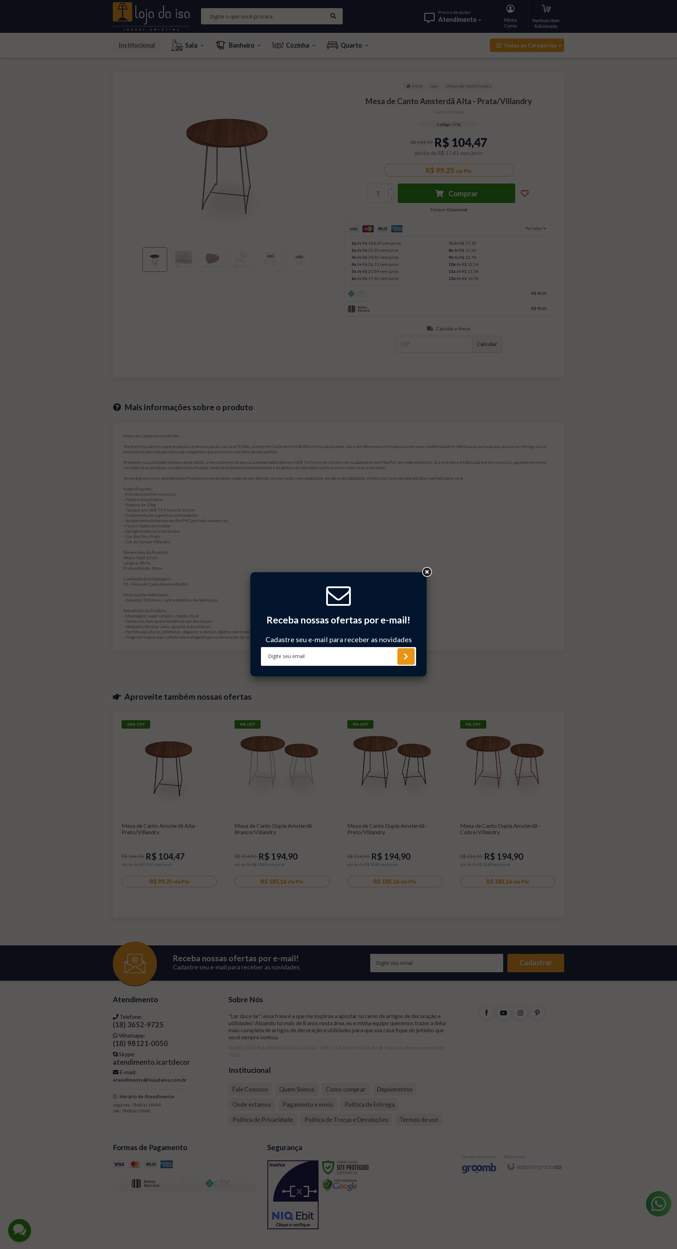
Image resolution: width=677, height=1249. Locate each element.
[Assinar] (406, 656)
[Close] (426, 572)
